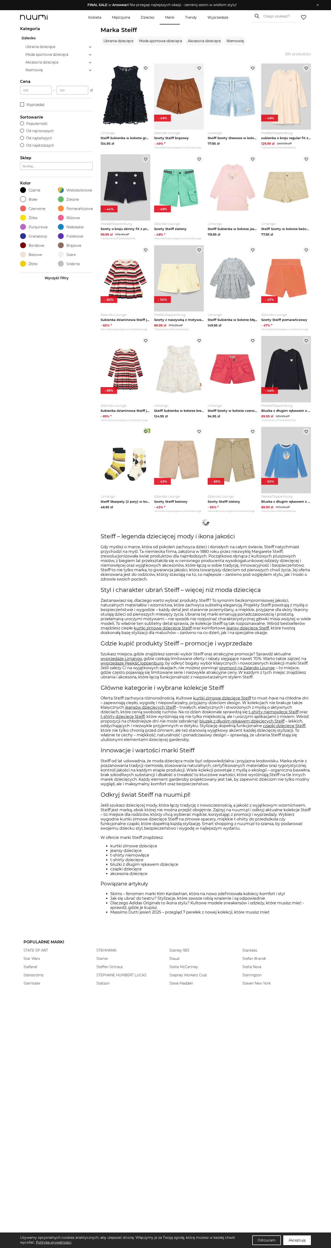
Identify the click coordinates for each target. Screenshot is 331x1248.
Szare (71, 255)
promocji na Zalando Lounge (247, 668)
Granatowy (38, 236)
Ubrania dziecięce (118, 41)
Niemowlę (235, 41)
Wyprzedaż (35, 105)
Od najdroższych (40, 145)
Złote (33, 264)
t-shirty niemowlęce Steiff (274, 712)
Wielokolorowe (79, 190)
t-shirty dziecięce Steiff (123, 716)
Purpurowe (38, 227)
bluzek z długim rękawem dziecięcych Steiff (241, 721)
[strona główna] (42, 17)
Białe (33, 199)
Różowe (73, 218)
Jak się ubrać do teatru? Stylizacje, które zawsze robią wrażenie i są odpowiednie (187, 898)
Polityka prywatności (53, 1242)
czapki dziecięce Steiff (284, 725)
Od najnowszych (40, 131)
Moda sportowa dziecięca (160, 41)
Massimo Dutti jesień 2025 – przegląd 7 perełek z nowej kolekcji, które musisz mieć (190, 912)
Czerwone (37, 209)
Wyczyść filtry (57, 278)
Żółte (33, 218)
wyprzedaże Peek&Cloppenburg (132, 663)
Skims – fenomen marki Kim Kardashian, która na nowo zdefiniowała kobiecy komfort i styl (197, 893)
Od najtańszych (39, 138)
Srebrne (73, 264)
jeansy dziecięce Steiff (248, 628)
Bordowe (36, 245)
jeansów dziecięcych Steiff (150, 707)
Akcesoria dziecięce (204, 41)
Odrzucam (267, 1240)
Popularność (36, 123)
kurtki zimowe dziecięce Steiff (163, 628)
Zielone (72, 199)
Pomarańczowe (79, 209)
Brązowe (73, 245)
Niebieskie (75, 227)
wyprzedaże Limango (121, 658)
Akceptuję (297, 1240)
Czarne (34, 190)
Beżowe (35, 255)
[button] (162, 5)
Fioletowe (74, 236)
